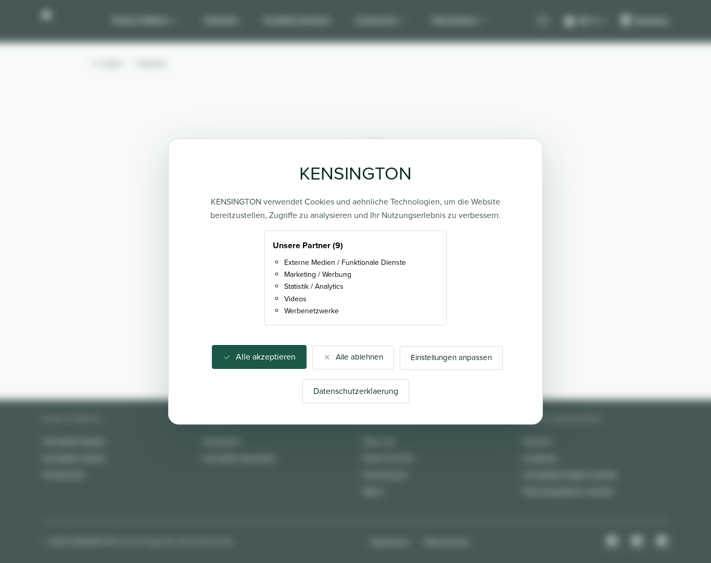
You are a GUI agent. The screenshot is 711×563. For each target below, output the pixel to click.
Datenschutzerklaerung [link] (355, 391)
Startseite (152, 63)
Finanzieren (64, 475)
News (373, 491)
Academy (540, 458)
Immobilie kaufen (74, 441)
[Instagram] (613, 542)
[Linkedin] (663, 542)
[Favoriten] (542, 21)
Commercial (375, 20)
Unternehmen (454, 20)
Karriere (537, 441)
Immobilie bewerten (297, 20)
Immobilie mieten (74, 458)
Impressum (390, 542)
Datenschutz (447, 542)
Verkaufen (221, 20)
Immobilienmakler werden (570, 475)
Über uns (379, 441)
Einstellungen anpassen (451, 357)
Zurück (111, 63)
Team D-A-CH (387, 458)
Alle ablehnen (359, 357)
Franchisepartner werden (568, 491)
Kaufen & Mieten (140, 20)
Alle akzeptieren (266, 357)
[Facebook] (638, 542)
